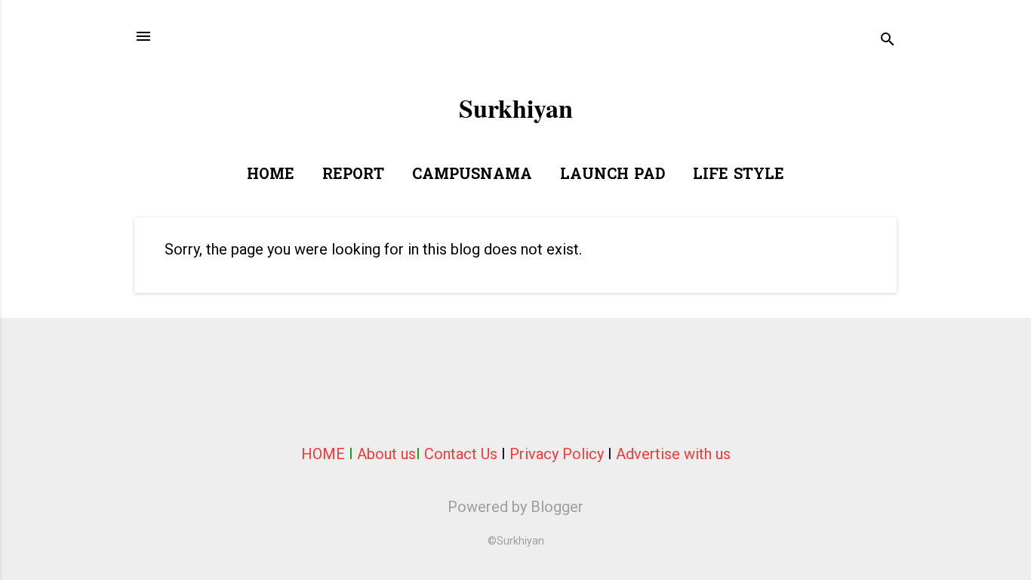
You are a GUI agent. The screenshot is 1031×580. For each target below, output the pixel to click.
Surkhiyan (516, 108)
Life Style (738, 175)
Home (270, 175)
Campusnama (472, 175)
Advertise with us (673, 454)
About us (386, 454)
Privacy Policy (556, 454)
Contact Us (460, 454)
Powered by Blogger (515, 507)
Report (353, 175)
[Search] (888, 41)
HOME (323, 454)
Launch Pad (612, 175)
